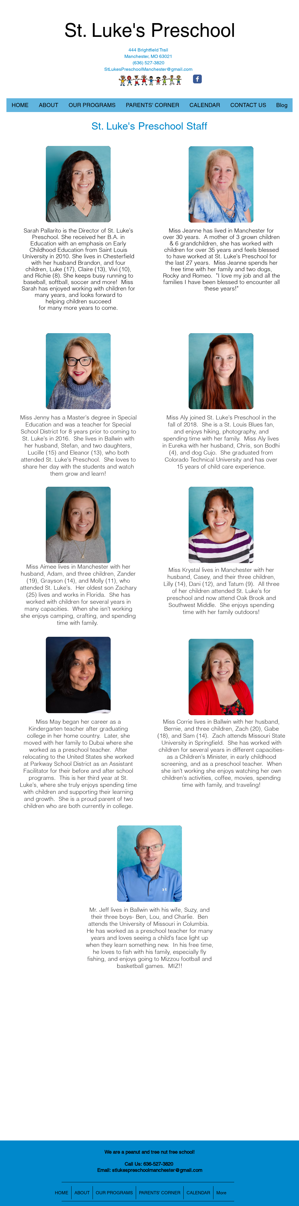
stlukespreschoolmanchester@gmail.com (157, 1170)
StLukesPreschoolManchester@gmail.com (148, 69)
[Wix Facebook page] (197, 79)
